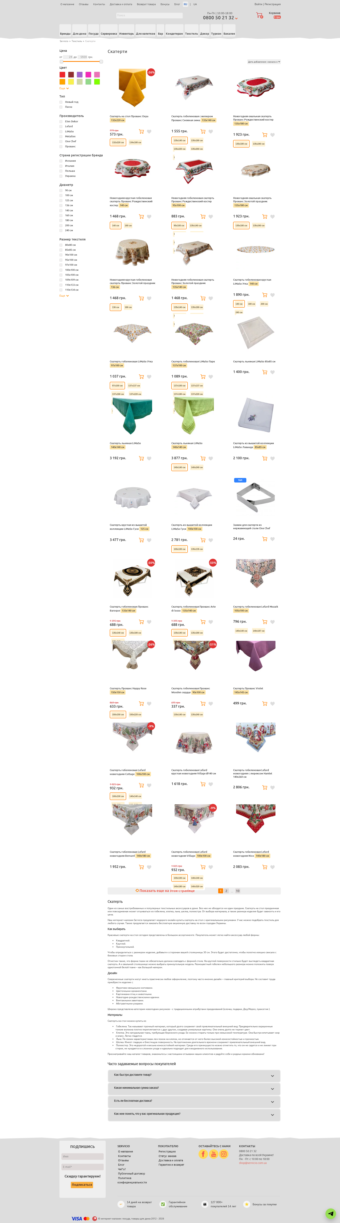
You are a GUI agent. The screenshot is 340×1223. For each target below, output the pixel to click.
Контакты (99, 4)
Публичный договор (131, 1173)
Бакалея (229, 34)
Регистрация (273, 4)
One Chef (70, 141)
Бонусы (165, 4)
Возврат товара (146, 4)
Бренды (65, 34)
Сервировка (109, 34)
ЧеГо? (122, 1169)
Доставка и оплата (121, 4)
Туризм (216, 34)
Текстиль (191, 34)
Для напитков (145, 34)
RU (185, 4)
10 (237, 891)
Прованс (70, 146)
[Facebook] (203, 1154)
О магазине (67, 4)
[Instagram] (223, 1154)
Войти (258, 4)
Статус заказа (167, 1156)
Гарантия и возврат (171, 1164)
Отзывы (84, 4)
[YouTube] (213, 1154)
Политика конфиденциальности (132, 1180)
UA (195, 4)
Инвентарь (126, 34)
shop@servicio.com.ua (253, 1163)
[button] (330, 1213)
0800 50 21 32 (218, 18)
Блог (177, 4)
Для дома (79, 34)
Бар (160, 34)
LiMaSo (69, 131)
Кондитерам (174, 34)
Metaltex (70, 136)
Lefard (69, 126)
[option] (118, 142)
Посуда (94, 34)
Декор (204, 34)
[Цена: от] (61, 61)
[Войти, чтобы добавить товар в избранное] (149, 132)
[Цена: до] (101, 61)
